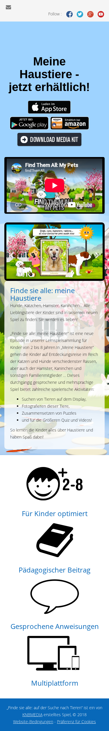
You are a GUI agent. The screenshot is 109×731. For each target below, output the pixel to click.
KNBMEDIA (32, 714)
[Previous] (12, 251)
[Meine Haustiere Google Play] (29, 123)
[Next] (97, 251)
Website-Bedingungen (33, 721)
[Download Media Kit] (49, 139)
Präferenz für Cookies (76, 721)
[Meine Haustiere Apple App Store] (49, 107)
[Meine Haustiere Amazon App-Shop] (69, 123)
